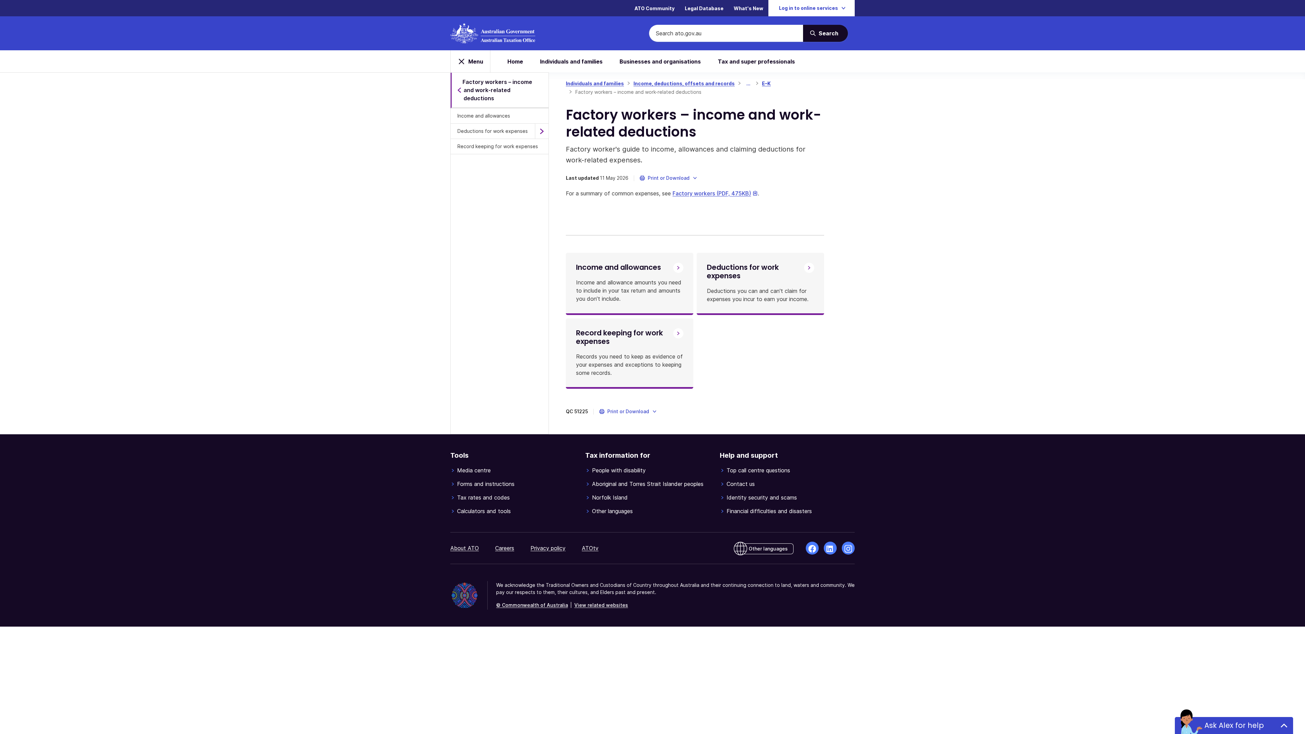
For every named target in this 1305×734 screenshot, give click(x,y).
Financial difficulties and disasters (769, 511)
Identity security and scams (762, 497)
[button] (668, 178)
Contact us (741, 483)
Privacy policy (548, 548)
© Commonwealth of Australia (532, 605)
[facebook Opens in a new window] (812, 548)
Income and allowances (483, 116)
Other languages (612, 511)
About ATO (464, 548)
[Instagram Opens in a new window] (848, 548)
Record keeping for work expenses (497, 146)
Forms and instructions (486, 483)
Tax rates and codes (483, 497)
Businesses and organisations (660, 61)
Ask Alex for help (1234, 725)
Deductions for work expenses (492, 131)
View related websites (601, 605)
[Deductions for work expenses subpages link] (542, 131)
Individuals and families (571, 61)
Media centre (474, 470)
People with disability (619, 470)
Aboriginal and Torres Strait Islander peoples (647, 483)
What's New (748, 8)
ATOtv (590, 548)
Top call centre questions (758, 470)
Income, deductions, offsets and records (684, 83)
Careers (504, 548)
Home (515, 61)
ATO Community (654, 8)
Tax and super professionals (756, 61)
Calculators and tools (484, 511)
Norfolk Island (610, 497)
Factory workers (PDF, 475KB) (715, 193)
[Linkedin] (830, 548)
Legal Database (704, 8)
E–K (766, 83)
